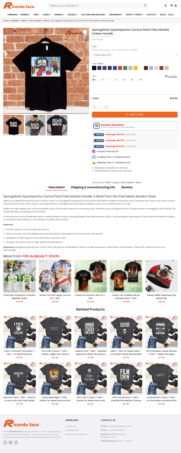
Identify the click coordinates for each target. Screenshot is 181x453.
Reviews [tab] (127, 187)
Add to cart (135, 114)
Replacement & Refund (76, 434)
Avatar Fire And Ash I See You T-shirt (90, 297)
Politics (151, 14)
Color (97, 63)
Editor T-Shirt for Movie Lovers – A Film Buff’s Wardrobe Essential (125, 353)
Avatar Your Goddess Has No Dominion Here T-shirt (126, 297)
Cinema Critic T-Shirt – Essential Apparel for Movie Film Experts (90, 353)
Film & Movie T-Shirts (39, 20)
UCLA (171, 14)
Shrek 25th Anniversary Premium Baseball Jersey (19, 297)
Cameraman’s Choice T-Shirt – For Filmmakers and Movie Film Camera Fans (161, 399)
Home (6, 20)
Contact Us (70, 426)
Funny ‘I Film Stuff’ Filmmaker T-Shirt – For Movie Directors (19, 353)
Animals (58, 14)
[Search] (145, 5)
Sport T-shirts (134, 14)
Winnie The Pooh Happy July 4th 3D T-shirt (55, 297)
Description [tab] (57, 187)
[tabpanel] (90, 223)
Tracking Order (72, 430)
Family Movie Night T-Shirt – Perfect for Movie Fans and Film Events (55, 399)
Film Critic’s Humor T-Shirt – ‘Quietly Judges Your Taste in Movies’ (55, 353)
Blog (163, 14)
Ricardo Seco (15, 431)
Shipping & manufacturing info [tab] (93, 187)
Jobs (36, 14)
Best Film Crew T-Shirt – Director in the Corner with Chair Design (20, 399)
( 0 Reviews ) (107, 36)
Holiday (72, 14)
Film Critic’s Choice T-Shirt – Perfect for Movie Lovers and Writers (90, 399)
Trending (12, 14)
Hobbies (24, 14)
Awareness (115, 14)
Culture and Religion (93, 14)
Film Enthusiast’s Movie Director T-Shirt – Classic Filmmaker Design (161, 353)
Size (94, 76)
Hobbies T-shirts (19, 20)
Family (46, 14)
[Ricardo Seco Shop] (18, 5)
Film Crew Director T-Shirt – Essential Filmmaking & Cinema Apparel (126, 399)
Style (94, 46)
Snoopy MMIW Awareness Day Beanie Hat (161, 297)
